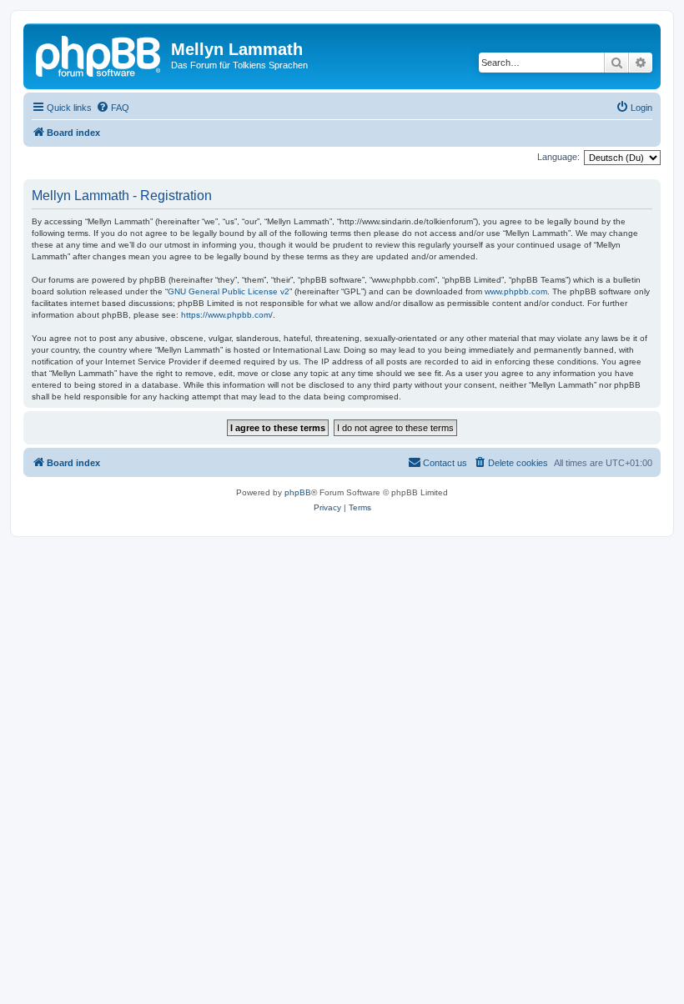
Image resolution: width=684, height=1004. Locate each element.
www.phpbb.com (516, 291)
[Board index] (99, 54)
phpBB (297, 492)
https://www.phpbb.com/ (227, 314)
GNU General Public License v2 (228, 291)
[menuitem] (112, 108)
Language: (558, 157)
